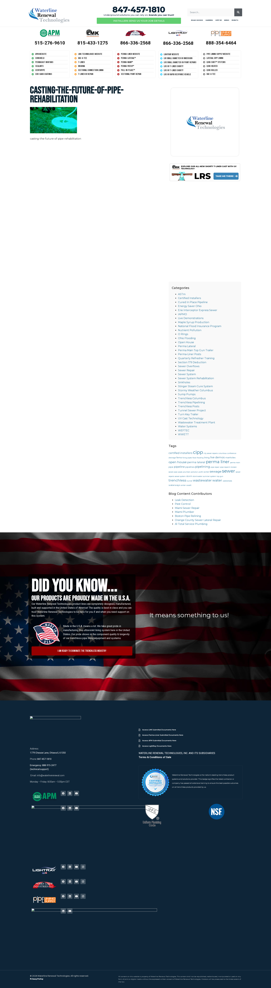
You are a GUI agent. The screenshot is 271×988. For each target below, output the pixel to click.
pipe (171, 467)
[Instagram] (83, 866)
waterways (174, 485)
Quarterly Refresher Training (196, 358)
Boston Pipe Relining (188, 516)
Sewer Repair (186, 370)
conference (231, 453)
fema (179, 457)
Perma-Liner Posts (189, 354)
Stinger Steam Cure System (195, 386)
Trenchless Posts (188, 406)
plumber (186, 472)
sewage (215, 471)
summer (206, 476)
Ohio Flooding (187, 338)
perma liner (217, 461)
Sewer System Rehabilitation (196, 378)
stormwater (197, 476)
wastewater (202, 480)
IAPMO (182, 314)
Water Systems (187, 426)
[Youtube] (76, 793)
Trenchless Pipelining (191, 402)
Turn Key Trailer (188, 414)
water (217, 480)
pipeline (179, 466)
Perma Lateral (187, 346)
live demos (217, 457)
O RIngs (183, 334)
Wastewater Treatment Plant (196, 422)
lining (207, 457)
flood (194, 458)
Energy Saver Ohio (190, 306)
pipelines (190, 467)
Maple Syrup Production (193, 322)
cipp (198, 452)
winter (183, 485)
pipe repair (215, 467)
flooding (200, 458)
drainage (172, 458)
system (213, 476)
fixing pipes (187, 458)
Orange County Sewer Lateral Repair (198, 520)
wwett (188, 485)
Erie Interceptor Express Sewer (197, 310)
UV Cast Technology (190, 418)
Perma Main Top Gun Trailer (195, 350)
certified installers (180, 453)
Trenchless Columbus (192, 398)
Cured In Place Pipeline (193, 302)
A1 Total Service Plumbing (191, 524)
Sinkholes (184, 382)
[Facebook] (63, 793)
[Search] (238, 12)
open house (178, 462)
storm (189, 476)
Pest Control (183, 503)
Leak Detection (184, 500)
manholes (230, 457)
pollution (194, 472)
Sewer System (187, 374)
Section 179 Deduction (192, 362)
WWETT (183, 434)
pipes (180, 472)
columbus (222, 453)
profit (201, 472)
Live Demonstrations (190, 318)
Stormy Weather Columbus (195, 390)
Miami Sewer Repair (187, 508)
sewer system (180, 476)
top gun (220, 476)
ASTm (182, 294)
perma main (235, 463)
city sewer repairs (211, 453)
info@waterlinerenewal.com (50, 775)
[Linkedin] (69, 793)
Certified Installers (189, 298)
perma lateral (196, 462)
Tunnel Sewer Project (192, 410)
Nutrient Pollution (189, 330)
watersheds (227, 481)
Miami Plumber (184, 511)
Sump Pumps (186, 394)
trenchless (177, 480)
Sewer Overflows (188, 366)
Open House (186, 342)
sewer (228, 471)
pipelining (202, 466)
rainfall (206, 472)
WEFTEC (183, 430)
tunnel (189, 481)
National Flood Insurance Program (199, 326)
